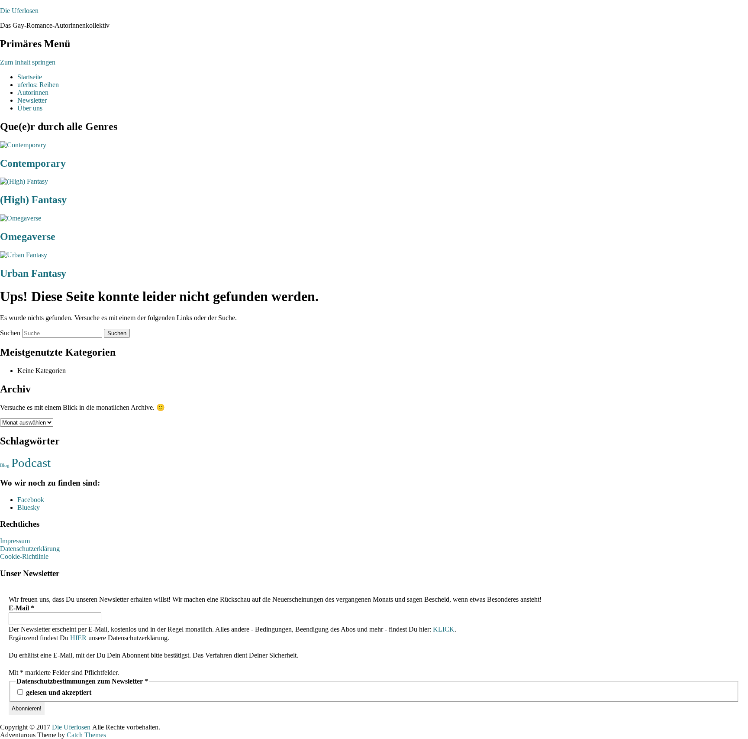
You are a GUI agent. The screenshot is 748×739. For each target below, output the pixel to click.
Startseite (29, 77)
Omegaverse (27, 236)
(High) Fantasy (33, 199)
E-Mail (21, 608)
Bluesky (28, 507)
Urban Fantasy (33, 273)
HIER (78, 638)
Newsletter (32, 100)
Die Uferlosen (19, 10)
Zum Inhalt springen (27, 62)
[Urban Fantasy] (23, 255)
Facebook (30, 499)
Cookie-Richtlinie (24, 556)
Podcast (31, 463)
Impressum (15, 541)
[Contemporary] (23, 145)
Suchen (10, 333)
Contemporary (33, 163)
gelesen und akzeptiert (57, 692)
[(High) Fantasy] (24, 181)
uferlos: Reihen (38, 84)
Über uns (29, 108)
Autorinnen (32, 92)
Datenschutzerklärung (30, 548)
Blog (5, 465)
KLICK (444, 629)
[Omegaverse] (20, 218)
